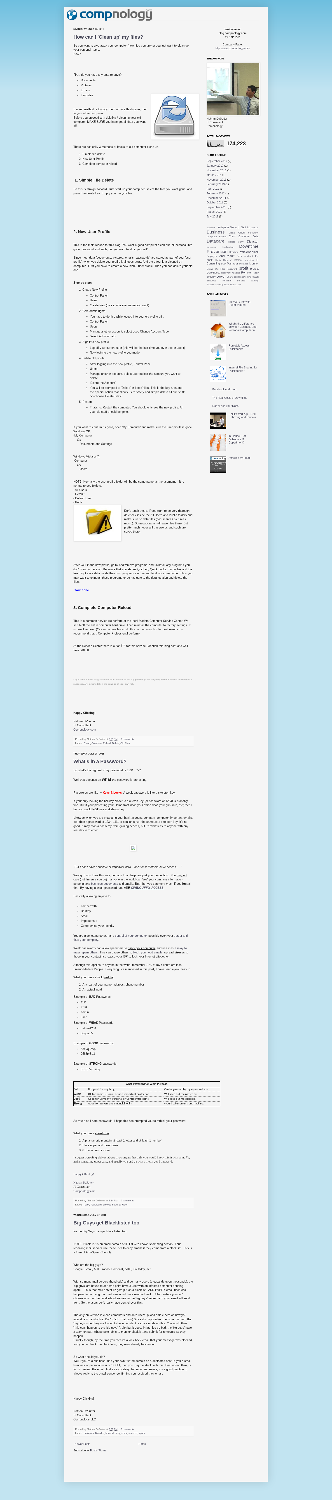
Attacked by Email (239, 458)
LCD (223, 263)
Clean (87, 743)
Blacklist (99, 1433)
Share (230, 277)
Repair (255, 272)
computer (253, 232)
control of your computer (131, 935)
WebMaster (235, 284)
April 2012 (213, 188)
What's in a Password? (99, 761)
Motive (210, 269)
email (124, 1433)
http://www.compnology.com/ (232, 48)
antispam (89, 1433)
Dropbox (233, 252)
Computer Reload (101, 743)
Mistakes (243, 263)
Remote (246, 272)
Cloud (241, 232)
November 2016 (217, 170)
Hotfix (218, 260)
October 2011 (215, 202)
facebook (248, 256)
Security (116, 1204)
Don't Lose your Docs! (225, 406)
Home (142, 1444)
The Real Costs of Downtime (229, 397)
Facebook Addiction (224, 389)
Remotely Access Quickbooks (239, 347)
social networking (243, 277)
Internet (238, 260)
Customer (244, 236)
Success (211, 280)
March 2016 (214, 175)
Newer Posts (82, 1444)
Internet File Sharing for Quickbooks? (243, 369)
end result (227, 256)
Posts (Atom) (98, 1450)
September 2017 (217, 161)
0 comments (127, 739)
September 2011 (217, 207)
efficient (245, 252)
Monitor (254, 263)
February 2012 (216, 193)
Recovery (226, 272)
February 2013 (216, 184)
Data (256, 236)
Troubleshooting (215, 284)
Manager (232, 263)
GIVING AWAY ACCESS (147, 887)
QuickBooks (213, 272)
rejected (133, 1433)
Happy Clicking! (83, 1174)
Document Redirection (220, 247)
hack (86, 1204)
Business (216, 232)
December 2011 (216, 198)
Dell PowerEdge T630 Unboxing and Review (242, 416)
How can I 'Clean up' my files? (108, 37)
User (125, 1204)
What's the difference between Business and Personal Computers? (243, 327)
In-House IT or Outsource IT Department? (237, 439)
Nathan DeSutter (83, 1182)
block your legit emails (147, 952)
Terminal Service (233, 280)
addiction (211, 227)
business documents (104, 883)
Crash (232, 236)
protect (107, 1204)
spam (142, 1433)
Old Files (125, 743)
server (221, 276)
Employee (212, 256)
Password (96, 1204)
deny (117, 1433)
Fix (257, 256)
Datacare (215, 241)
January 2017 (215, 165)
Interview (249, 260)
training (255, 280)
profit (243, 268)
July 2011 (212, 216)
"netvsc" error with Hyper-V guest (239, 303)
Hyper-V (227, 260)
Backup (234, 227)
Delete (115, 743)
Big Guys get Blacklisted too (106, 1223)
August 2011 (214, 211)
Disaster (253, 241)
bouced (109, 1433)
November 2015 (217, 179)
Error (239, 256)
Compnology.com (84, 1191)
